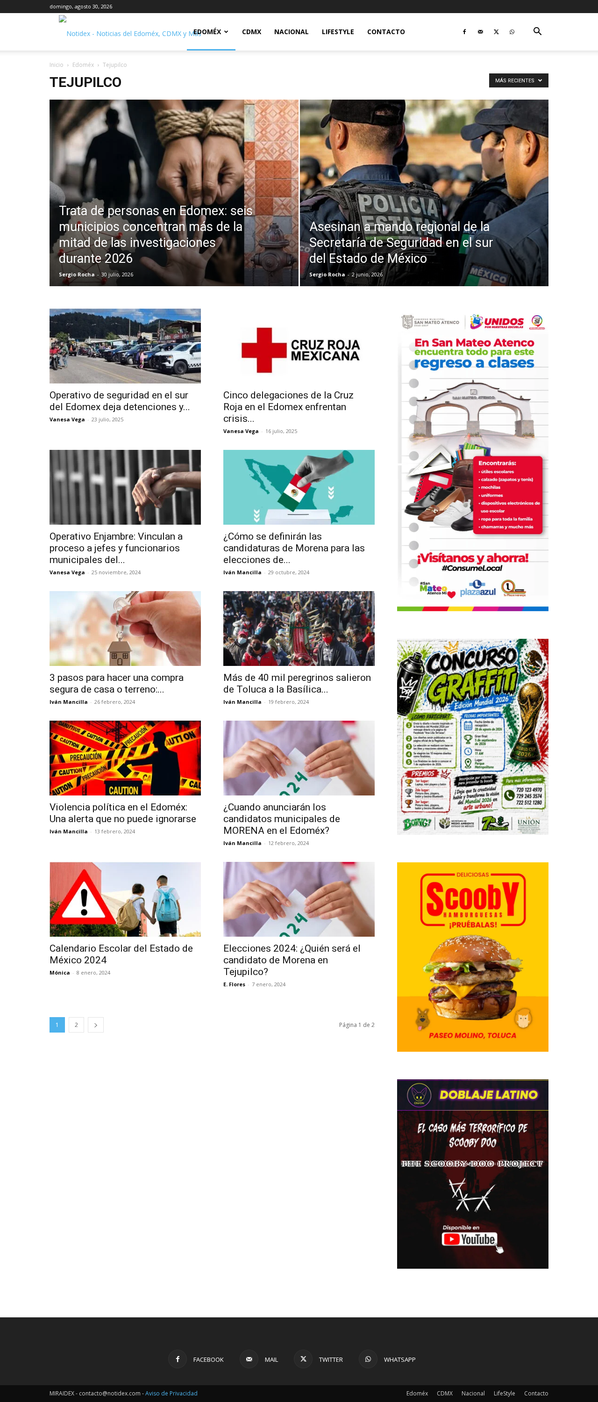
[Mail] (480, 32)
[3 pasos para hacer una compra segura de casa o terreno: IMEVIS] (125, 628)
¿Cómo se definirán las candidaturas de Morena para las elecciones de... (294, 548)
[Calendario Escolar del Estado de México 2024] (125, 899)
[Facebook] (464, 32)
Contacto (386, 31)
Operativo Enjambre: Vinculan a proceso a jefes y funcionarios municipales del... (116, 548)
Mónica (60, 972)
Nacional (291, 31)
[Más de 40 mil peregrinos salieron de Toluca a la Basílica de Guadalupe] (299, 628)
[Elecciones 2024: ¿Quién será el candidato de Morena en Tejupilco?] (299, 899)
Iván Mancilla (242, 572)
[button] (537, 32)
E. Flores (234, 984)
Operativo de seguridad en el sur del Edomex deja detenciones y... (120, 401)
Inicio (57, 65)
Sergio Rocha (77, 274)
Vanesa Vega (67, 419)
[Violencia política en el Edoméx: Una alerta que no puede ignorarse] (125, 758)
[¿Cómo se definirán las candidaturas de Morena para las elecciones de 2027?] (299, 487)
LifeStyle (338, 31)
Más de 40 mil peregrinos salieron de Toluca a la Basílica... (297, 683)
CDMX (251, 31)
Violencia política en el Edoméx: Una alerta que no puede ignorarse (123, 813)
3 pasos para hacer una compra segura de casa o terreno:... (117, 683)
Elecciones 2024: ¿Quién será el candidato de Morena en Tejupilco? (292, 960)
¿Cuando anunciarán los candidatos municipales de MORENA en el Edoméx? (281, 819)
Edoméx (207, 31)
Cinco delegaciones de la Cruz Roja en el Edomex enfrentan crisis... (288, 407)
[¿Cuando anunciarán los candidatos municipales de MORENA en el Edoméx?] (299, 758)
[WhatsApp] (512, 32)
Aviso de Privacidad (171, 1393)
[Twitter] (496, 32)
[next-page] (96, 1025)
